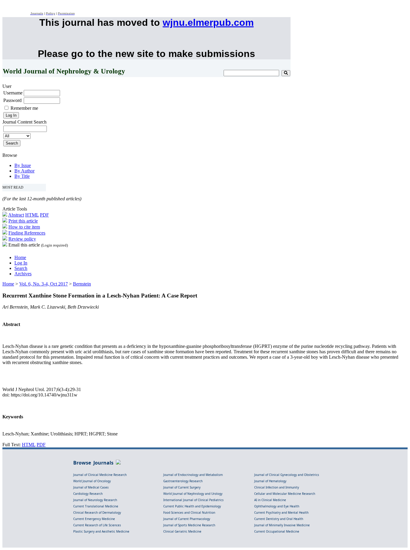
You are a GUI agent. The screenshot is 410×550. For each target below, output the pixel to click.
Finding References (26, 232)
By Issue (22, 165)
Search (20, 268)
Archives (23, 273)
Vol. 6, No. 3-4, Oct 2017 (43, 283)
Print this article (23, 220)
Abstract (16, 214)
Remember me (24, 108)
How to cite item (24, 226)
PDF (44, 214)
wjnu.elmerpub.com (208, 22)
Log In (20, 262)
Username (13, 92)
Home (20, 257)
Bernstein (82, 283)
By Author (24, 170)
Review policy (22, 238)
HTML (32, 214)
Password (12, 100)
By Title (22, 176)
